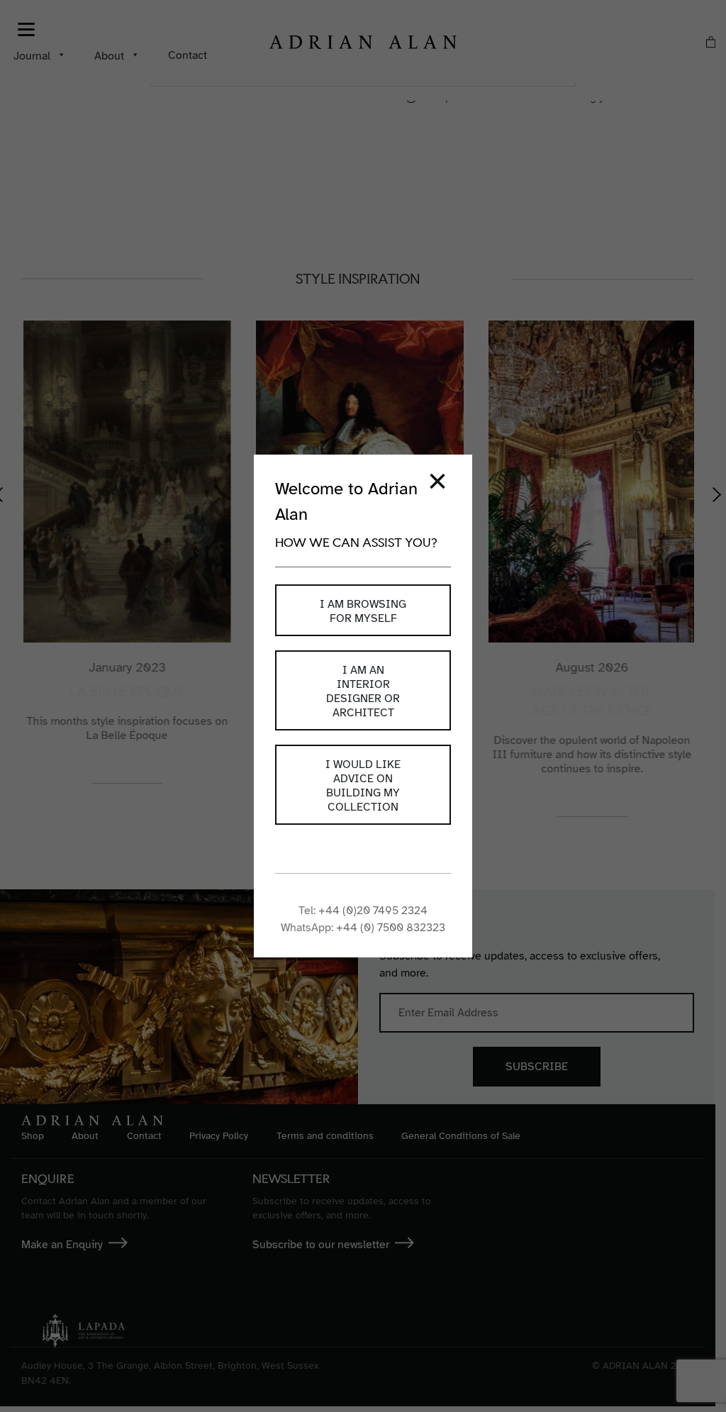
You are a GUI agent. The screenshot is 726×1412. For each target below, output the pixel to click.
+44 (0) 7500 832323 (390, 928)
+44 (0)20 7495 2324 (373, 911)
